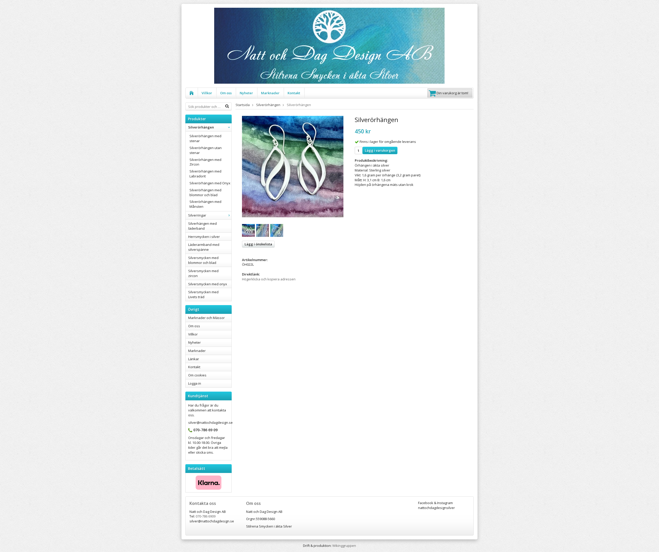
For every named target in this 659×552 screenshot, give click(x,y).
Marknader (270, 93)
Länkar (193, 359)
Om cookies (197, 375)
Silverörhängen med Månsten (205, 204)
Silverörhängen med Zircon (205, 162)
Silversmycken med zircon (203, 273)
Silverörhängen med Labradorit (205, 173)
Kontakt (294, 93)
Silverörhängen (201, 127)
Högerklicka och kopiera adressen (269, 279)
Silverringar (197, 215)
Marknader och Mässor (206, 317)
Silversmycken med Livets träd (203, 294)
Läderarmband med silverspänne (203, 247)
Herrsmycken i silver (204, 236)
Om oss (226, 93)
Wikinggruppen (344, 545)
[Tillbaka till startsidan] (192, 93)
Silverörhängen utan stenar (205, 150)
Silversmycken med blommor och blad (203, 260)
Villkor (207, 93)
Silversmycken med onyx (207, 284)
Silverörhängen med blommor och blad (205, 192)
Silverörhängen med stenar (205, 138)
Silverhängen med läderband (202, 226)
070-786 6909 (205, 516)
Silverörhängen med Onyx (209, 183)
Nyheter (246, 93)
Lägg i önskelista (258, 244)
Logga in (194, 383)
